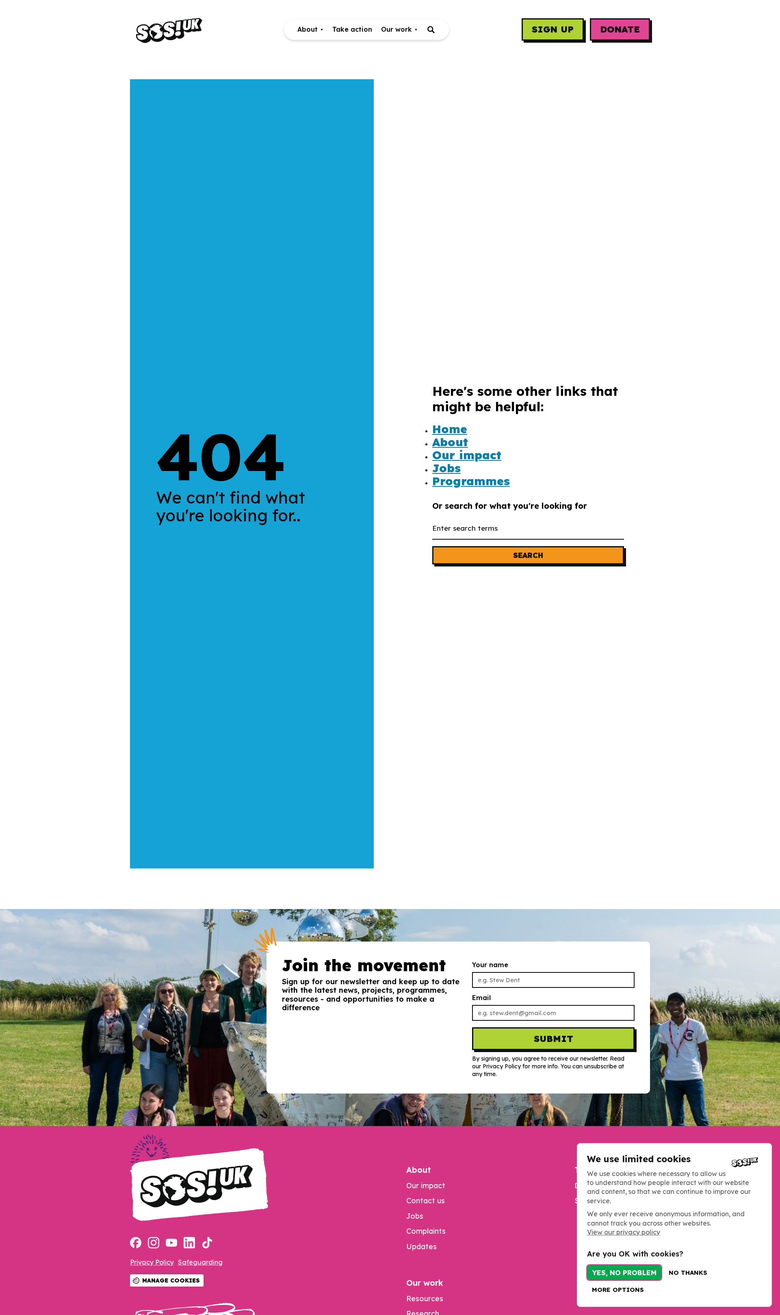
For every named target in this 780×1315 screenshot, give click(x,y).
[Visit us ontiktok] (207, 1243)
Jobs (446, 468)
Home (449, 429)
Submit (553, 1038)
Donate (620, 29)
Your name (490, 965)
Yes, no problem (624, 1272)
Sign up (553, 29)
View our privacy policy (623, 1232)
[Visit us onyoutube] (171, 1243)
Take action (352, 29)
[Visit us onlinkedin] (189, 1243)
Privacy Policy (152, 1262)
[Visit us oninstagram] (153, 1243)
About (307, 29)
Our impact (466, 455)
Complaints (426, 1231)
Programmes (471, 481)
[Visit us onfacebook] (135, 1243)
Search (528, 555)
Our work (396, 29)
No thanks (688, 1272)
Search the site (431, 30)
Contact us (425, 1200)
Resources (424, 1298)
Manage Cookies (171, 1280)
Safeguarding (200, 1262)
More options (618, 1289)
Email (481, 998)
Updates (421, 1246)
